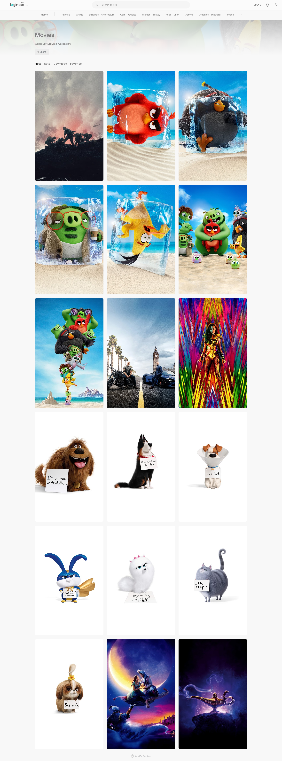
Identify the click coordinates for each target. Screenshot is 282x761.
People (230, 14)
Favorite (76, 63)
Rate (47, 63)
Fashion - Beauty (151, 14)
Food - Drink (172, 14)
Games (189, 14)
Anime (79, 14)
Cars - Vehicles (128, 14)
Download (60, 63)
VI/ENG (257, 5)
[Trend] (276, 5)
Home (44, 14)
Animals (66, 14)
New (38, 63)
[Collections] (267, 5)
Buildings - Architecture (101, 14)
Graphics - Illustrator (210, 14)
